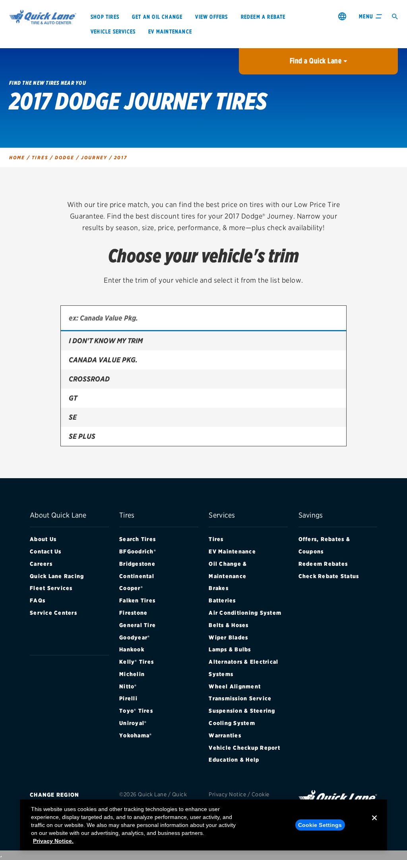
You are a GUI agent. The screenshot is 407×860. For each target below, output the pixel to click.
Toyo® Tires (136, 711)
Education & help (234, 759)
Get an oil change (157, 17)
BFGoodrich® (137, 551)
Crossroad (89, 379)
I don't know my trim (106, 340)
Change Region (54, 795)
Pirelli (128, 698)
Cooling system (232, 723)
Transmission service (240, 698)
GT (73, 398)
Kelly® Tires (136, 662)
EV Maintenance (232, 551)
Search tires (137, 539)
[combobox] (203, 318)
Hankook (131, 649)
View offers (211, 17)
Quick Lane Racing (57, 576)
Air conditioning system (245, 613)
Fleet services (51, 588)
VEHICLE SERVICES (113, 31)
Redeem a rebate (263, 17)
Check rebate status (328, 576)
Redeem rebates (323, 564)
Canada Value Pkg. (103, 360)
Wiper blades (228, 637)
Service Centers (53, 613)
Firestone (133, 613)
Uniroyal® (133, 723)
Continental (136, 576)
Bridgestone (137, 564)
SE (73, 417)
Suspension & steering (242, 711)
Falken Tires (137, 600)
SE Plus (82, 436)
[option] (203, 340)
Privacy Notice (227, 794)
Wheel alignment (235, 686)
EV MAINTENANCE (170, 31)
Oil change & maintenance (228, 570)
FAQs (37, 600)
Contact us (46, 551)
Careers (41, 564)
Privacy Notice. (53, 841)
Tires (216, 539)
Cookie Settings (320, 825)
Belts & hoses (228, 625)
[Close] (374, 824)
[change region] (342, 16)
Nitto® (128, 686)
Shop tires (105, 17)
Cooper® (131, 588)
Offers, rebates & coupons (324, 545)
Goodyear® (134, 637)
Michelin (132, 674)
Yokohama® (135, 735)
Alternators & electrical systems (243, 668)
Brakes (219, 588)
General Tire (137, 625)
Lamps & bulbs (230, 649)
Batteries (222, 600)
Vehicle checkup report (244, 748)
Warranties (225, 735)
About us (43, 539)
